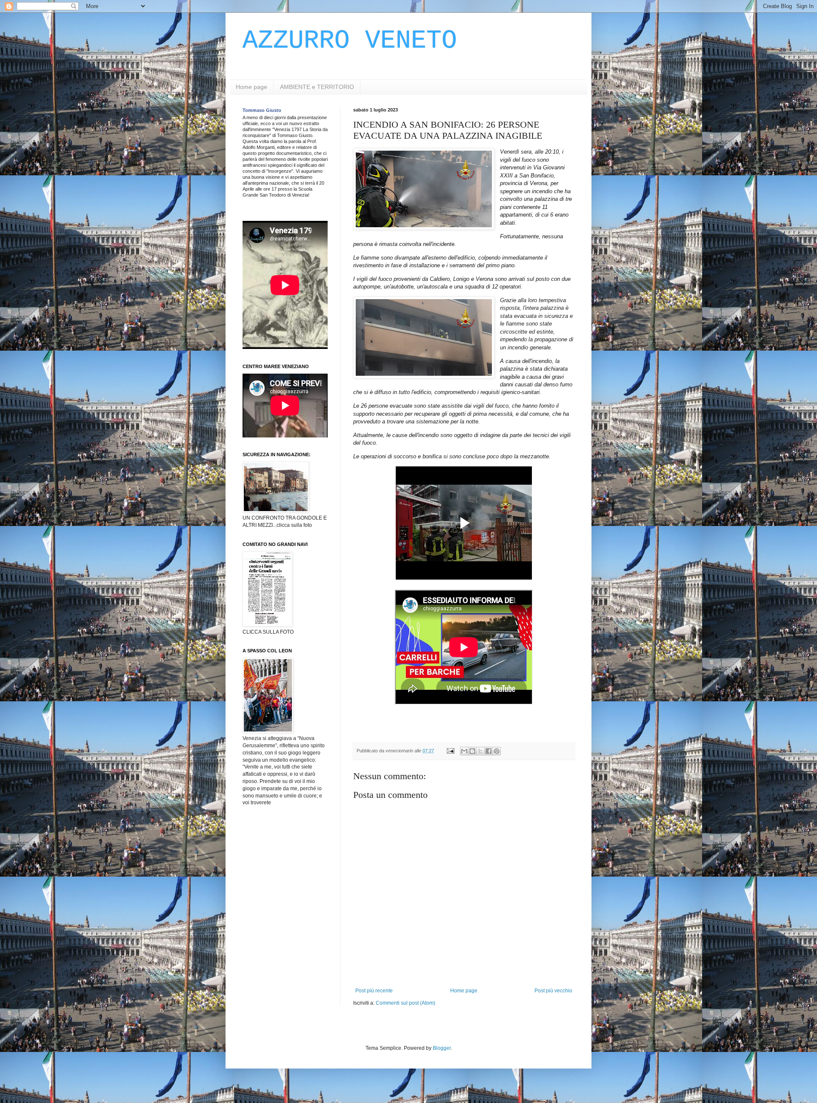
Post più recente (374, 991)
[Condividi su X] (480, 751)
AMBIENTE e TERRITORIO (317, 86)
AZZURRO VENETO (350, 40)
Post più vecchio (553, 991)
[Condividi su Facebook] (488, 751)
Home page (251, 86)
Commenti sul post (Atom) (405, 1003)
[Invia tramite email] (464, 751)
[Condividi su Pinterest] (496, 751)
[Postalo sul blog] (472, 751)
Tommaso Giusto (262, 110)
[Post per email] (450, 750)
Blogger (442, 1048)
